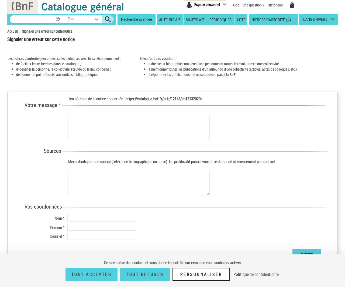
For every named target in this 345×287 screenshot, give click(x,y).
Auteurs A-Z (169, 19)
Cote (241, 19)
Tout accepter (91, 274)
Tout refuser (145, 274)
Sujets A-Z (195, 19)
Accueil (12, 31)
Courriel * (57, 236)
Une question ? (254, 5)
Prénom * (57, 227)
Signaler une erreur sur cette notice (47, 31)
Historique (276, 5)
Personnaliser (201, 274)
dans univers (315, 20)
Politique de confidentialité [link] (256, 274)
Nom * (59, 218)
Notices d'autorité (268, 19)
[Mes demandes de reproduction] (292, 5)
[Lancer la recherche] (108, 19)
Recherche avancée (136, 19)
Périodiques (220, 19)
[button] (57, 19)
